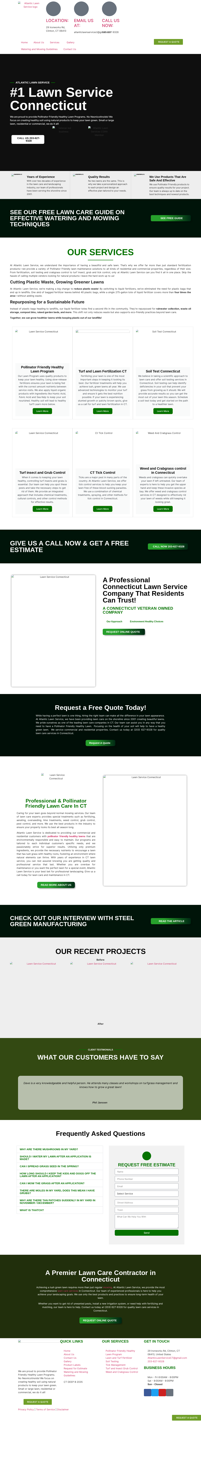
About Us (39, 42)
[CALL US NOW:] (109, 8)
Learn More (42, 411)
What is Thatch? (32, 1210)
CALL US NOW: (110, 23)
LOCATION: (57, 20)
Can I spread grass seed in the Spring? (49, 1166)
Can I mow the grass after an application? (52, 1183)
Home (24, 42)
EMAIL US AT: (83, 23)
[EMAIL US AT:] (81, 8)
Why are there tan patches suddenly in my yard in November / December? (57, 1201)
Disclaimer (63, 1409)
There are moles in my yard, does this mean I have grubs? (57, 1192)
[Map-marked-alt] (169, 1392)
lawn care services (68, 1290)
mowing (107, 1287)
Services (54, 42)
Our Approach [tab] (114, 621)
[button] (60, 1149)
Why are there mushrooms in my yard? (49, 1149)
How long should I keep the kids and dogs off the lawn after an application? (58, 1175)
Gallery (70, 42)
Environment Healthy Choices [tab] (146, 621)
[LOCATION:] (53, 8)
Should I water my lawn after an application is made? (55, 1158)
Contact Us (69, 49)
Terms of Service (45, 1409)
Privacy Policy (26, 1409)
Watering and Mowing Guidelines (39, 49)
